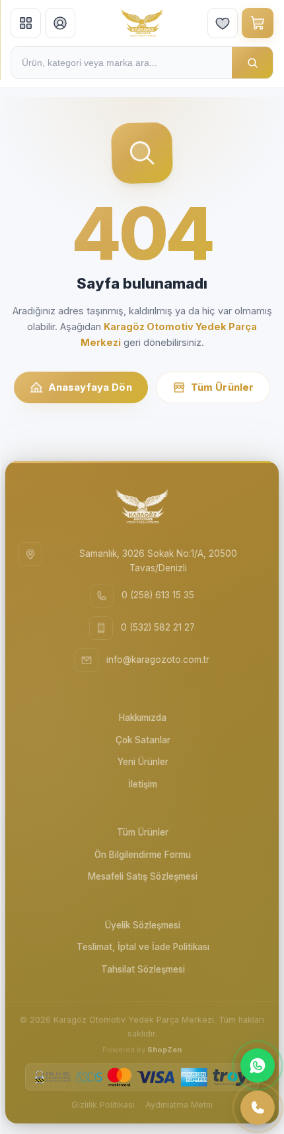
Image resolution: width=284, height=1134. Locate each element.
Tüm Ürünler (222, 387)
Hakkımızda (142, 717)
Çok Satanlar (143, 740)
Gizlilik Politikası (103, 1105)
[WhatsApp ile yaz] (257, 1065)
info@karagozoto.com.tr (157, 659)
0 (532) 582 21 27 (158, 627)
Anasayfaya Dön (90, 387)
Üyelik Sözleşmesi (142, 925)
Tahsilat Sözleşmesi (143, 969)
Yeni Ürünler (143, 761)
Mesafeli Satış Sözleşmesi (142, 876)
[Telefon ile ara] (257, 1108)
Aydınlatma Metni (179, 1105)
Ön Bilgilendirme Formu (142, 854)
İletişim (142, 784)
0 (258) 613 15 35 (158, 595)
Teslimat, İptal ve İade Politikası (143, 947)
